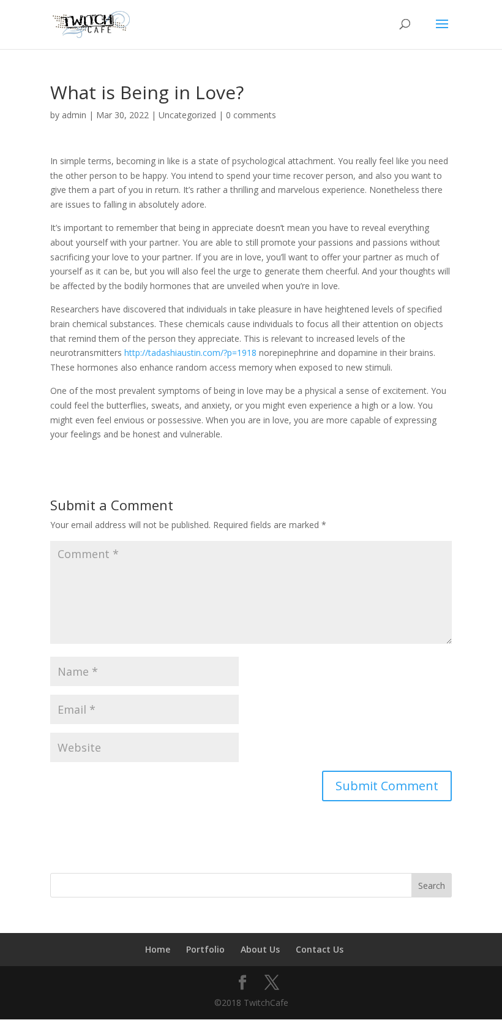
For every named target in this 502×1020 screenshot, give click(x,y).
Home (157, 949)
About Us (260, 949)
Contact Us (319, 949)
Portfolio (205, 949)
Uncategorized (187, 115)
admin (74, 115)
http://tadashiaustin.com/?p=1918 (190, 352)
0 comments (251, 115)
